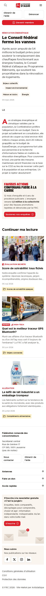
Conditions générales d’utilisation (18, 571)
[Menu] (41, 5)
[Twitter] (14, 560)
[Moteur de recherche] (5, 5)
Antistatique (38, 587)
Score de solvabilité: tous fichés (22, 268)
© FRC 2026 (8, 587)
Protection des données (14, 579)
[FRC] (23, 5)
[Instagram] (21, 560)
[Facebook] (7, 560)
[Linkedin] (29, 560)
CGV (4, 575)
